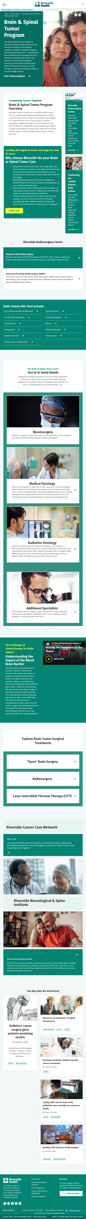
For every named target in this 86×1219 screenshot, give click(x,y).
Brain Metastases (52, 311)
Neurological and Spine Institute (15, 10)
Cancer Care (14, 211)
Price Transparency (37, 1188)
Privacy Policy (8, 1217)
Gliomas (49, 323)
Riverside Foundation (38, 1197)
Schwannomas (51, 336)
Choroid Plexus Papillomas (14, 317)
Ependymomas (10, 323)
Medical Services (15, 14)
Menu (4, 5)
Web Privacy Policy (39, 1217)
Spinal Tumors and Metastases (16, 342)
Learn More (72, 150)
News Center (35, 1179)
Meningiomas (9, 330)
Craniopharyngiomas (54, 317)
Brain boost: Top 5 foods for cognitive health (49, 1213)
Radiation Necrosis (11, 336)
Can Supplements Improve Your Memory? (59, 1210)
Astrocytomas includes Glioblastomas (18, 311)
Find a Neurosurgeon (14, 76)
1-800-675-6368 (72, 1193)
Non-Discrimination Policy (23, 1217)
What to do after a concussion (33, 1210)
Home (6, 14)
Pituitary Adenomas (53, 330)
